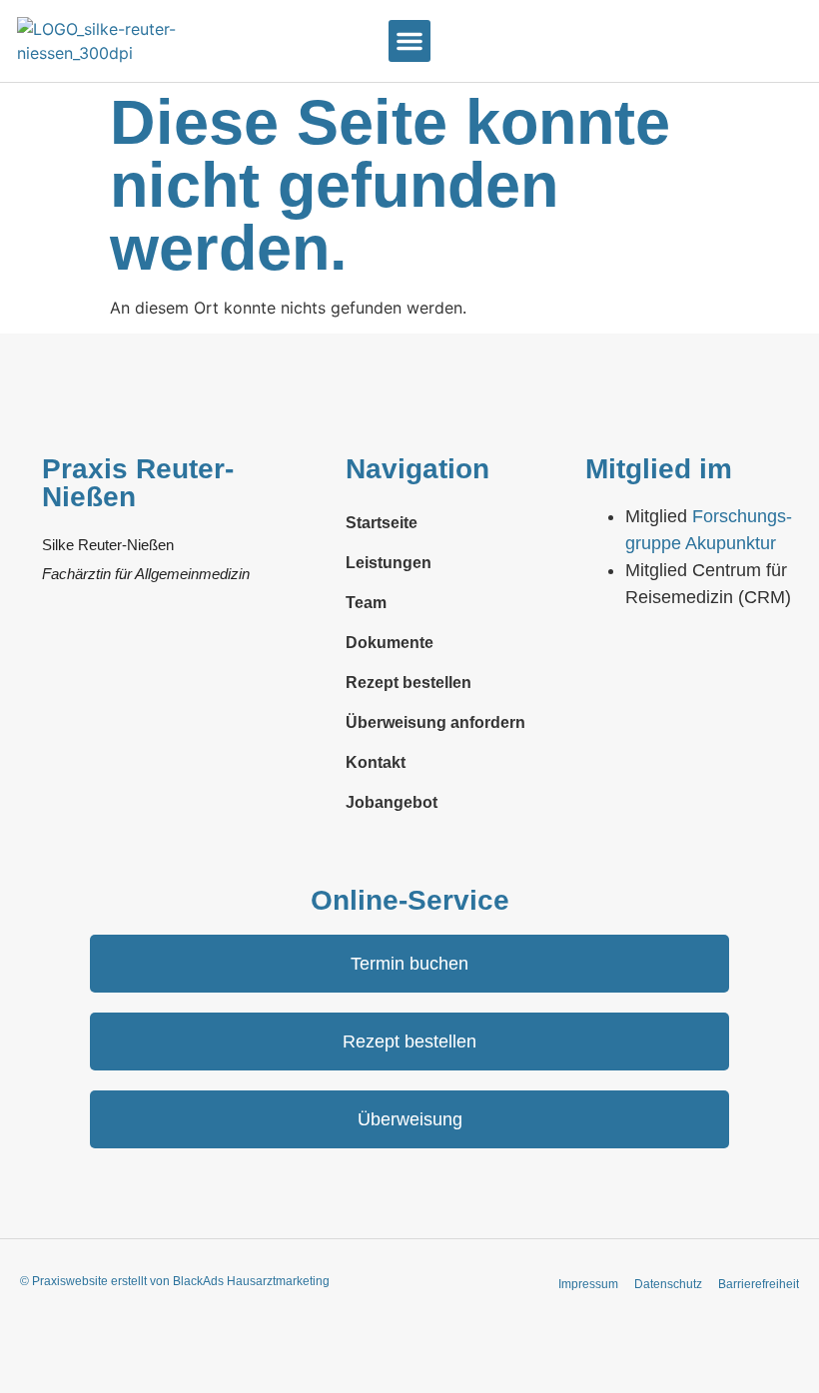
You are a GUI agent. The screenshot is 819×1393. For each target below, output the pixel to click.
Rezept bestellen (408, 682)
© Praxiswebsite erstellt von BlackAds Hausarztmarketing (175, 1281)
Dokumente (389, 642)
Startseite (381, 522)
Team (366, 602)
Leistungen (388, 562)
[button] (409, 41)
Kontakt (376, 762)
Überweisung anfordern (435, 722)
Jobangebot (391, 802)
